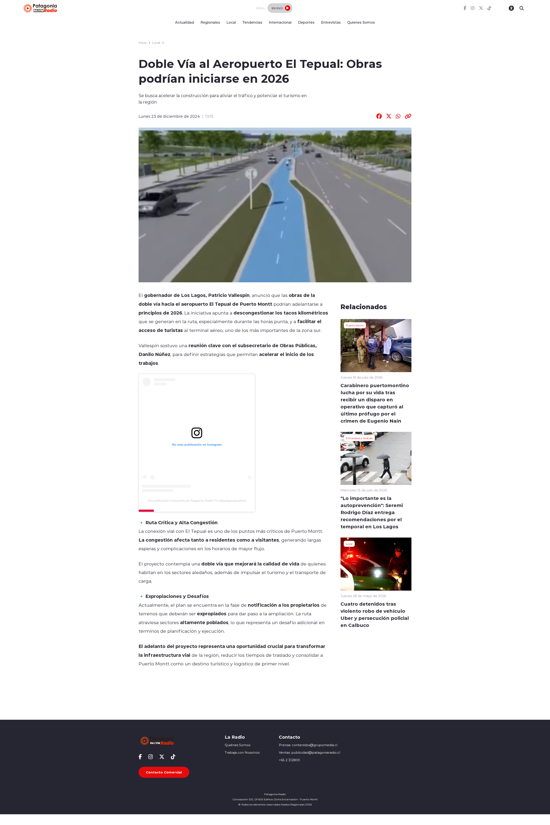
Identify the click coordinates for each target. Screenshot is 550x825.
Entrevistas (331, 22)
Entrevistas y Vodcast (359, 438)
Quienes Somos (361, 22)
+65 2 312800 (289, 760)
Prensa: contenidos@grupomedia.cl (308, 745)
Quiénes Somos (237, 745)
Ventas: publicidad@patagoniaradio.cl (309, 752)
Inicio (143, 42)
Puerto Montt (355, 325)
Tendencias (252, 22)
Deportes (306, 22)
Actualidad (184, 22)
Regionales (210, 22)
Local (231, 22)
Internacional (280, 22)
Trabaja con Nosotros (242, 752)
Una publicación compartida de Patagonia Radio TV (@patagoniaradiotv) (196, 500)
